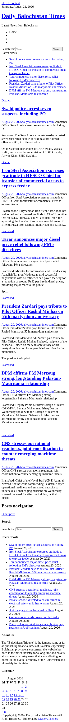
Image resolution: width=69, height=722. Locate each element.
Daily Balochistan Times (33, 15)
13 (15, 695)
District (6, 100)
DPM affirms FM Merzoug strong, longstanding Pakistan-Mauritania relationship (38, 92)
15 (22, 695)
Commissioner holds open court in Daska (34, 617)
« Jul (4, 711)
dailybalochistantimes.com (38, 121)
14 (19, 695)
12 (11, 695)
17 (3, 699)
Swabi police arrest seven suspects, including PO (26, 111)
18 (7, 699)
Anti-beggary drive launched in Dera (31, 610)
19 (11, 699)
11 (7, 695)
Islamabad (8, 231)
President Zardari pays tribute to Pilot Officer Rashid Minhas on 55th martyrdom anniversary (37, 85)
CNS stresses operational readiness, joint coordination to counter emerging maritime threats (32, 451)
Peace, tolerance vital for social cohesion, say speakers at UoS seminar (36, 625)
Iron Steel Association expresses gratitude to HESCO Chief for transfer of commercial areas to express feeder (37, 70)
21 (19, 699)
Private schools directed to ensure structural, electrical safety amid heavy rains (35, 601)
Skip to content (11, 3)
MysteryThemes (48, 718)
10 (3, 695)
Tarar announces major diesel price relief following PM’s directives (33, 78)
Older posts (8, 514)
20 (15, 699)
